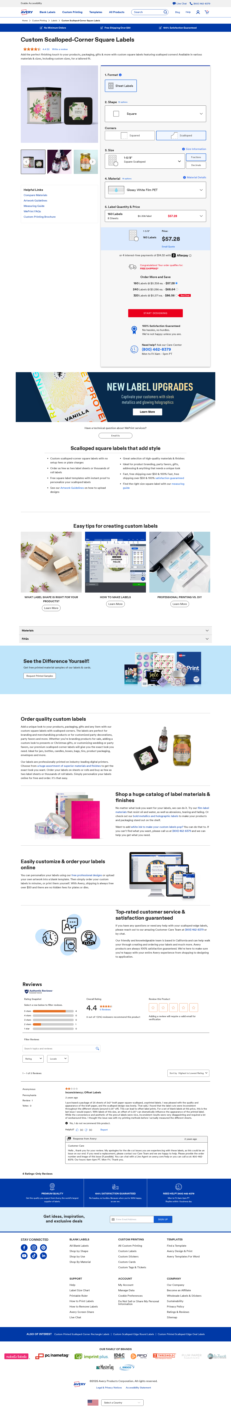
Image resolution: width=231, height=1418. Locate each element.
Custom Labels (127, 1251)
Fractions (196, 157)
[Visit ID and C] (119, 1356)
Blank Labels (47, 12)
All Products (116, 12)
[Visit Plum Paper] (191, 1356)
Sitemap (172, 1317)
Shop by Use (77, 1256)
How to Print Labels (82, 1301)
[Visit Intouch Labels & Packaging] (217, 1356)
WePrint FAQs (32, 211)
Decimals (196, 165)
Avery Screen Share (82, 1312)
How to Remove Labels (84, 1306)
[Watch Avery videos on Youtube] (24, 1255)
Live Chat (75, 1317)
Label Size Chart (80, 1290)
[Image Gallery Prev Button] (25, 104)
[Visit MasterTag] (105, 1367)
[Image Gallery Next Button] (93, 104)
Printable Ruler (79, 1295)
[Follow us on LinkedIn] (43, 1255)
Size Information (196, 149)
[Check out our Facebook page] (24, 1247)
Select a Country (113, 1402)
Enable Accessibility (31, 3)
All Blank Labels (79, 1245)
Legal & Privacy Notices (109, 1387)
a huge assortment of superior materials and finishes (69, 765)
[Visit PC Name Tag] (52, 1356)
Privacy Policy (175, 1306)
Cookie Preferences (130, 1296)
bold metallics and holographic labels (155, 816)
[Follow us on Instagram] (33, 1247)
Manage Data (126, 1290)
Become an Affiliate (179, 1290)
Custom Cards (127, 1262)
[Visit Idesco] (127, 1367)
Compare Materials (35, 195)
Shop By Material (80, 1262)
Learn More (51, 608)
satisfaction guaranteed (169, 478)
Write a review (60, 49)
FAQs (25, 638)
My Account (125, 1285)
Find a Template (176, 1245)
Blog (177, 12)
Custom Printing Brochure (40, 216)
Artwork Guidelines (35, 200)
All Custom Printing (130, 1245)
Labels (54, 20)
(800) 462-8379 (181, 831)
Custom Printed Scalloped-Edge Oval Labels (181, 1334)
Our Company (175, 1285)
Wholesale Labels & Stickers (184, 1295)
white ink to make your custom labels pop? (157, 826)
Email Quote (168, 246)
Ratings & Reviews (178, 1312)
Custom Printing (72, 12)
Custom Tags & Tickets (132, 1267)
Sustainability (175, 1301)
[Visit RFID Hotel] (139, 1356)
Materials (28, 630)
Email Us (115, 435)
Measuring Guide (34, 206)
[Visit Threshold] (164, 1356)
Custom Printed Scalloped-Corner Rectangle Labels (81, 1334)
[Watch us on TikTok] (33, 1255)
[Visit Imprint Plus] (92, 1356)
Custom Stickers (128, 1256)
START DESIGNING (155, 313)
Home (25, 20)
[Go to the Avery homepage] (27, 12)
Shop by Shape (79, 1251)
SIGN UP (163, 1219)
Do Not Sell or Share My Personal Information (138, 1302)
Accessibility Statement (138, 1387)
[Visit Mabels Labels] (17, 1356)
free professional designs (87, 875)
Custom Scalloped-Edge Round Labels (133, 1334)
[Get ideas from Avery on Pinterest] (43, 1247)
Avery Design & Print (179, 1251)
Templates (95, 12)
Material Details (196, 177)
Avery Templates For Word (183, 1256)
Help (188, 12)
